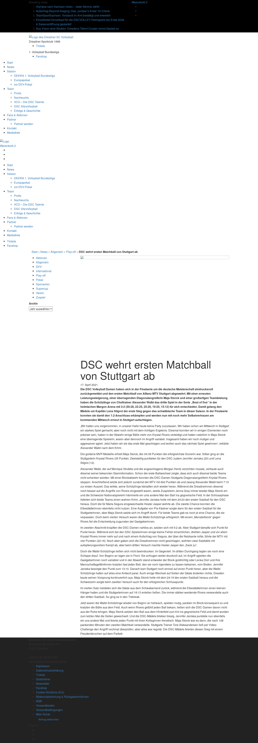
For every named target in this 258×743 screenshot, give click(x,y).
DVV (39, 267)
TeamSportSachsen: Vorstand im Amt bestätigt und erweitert (73, 15)
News (44, 252)
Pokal (39, 280)
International (43, 271)
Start (34, 252)
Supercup (42, 289)
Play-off (71, 252)
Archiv (33, 303)
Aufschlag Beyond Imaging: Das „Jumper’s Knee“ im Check (73, 11)
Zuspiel (40, 297)
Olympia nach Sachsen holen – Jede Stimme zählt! (67, 7)
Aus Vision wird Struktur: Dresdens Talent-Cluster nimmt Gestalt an (77, 28)
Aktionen (41, 258)
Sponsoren (43, 284)
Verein (40, 293)
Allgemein (57, 252)
